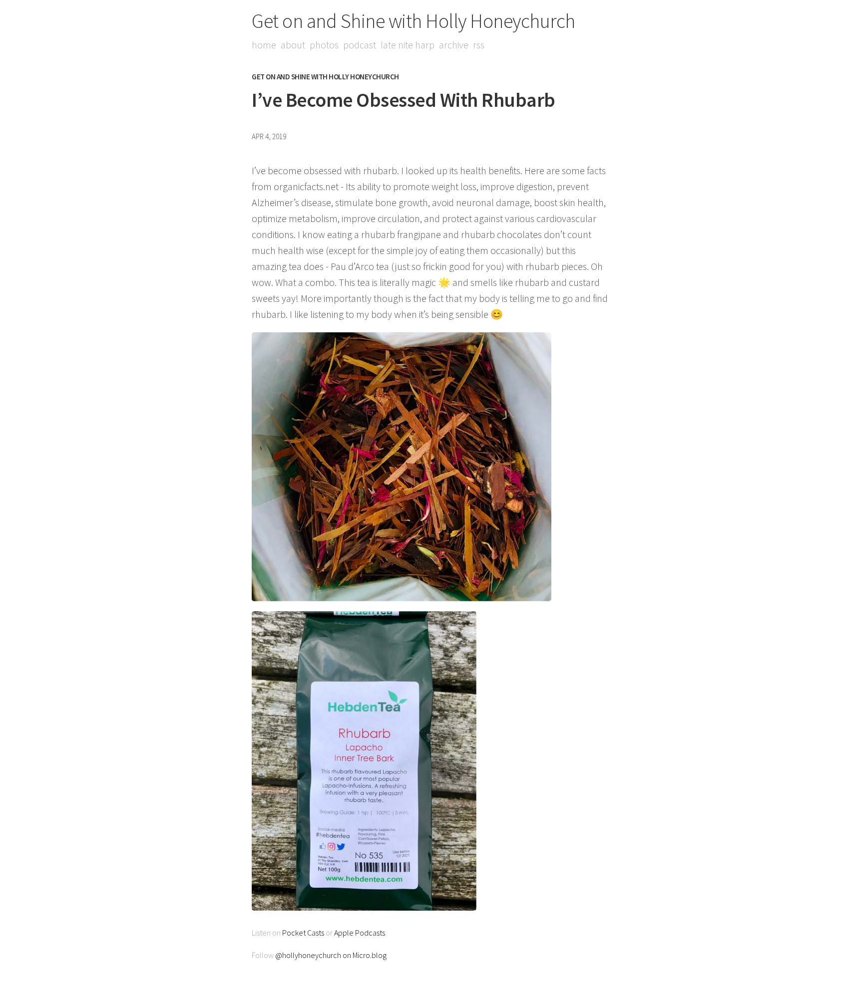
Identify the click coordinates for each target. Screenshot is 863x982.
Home (264, 44)
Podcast (359, 44)
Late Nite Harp (407, 44)
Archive (453, 44)
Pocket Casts (303, 933)
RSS (478, 44)
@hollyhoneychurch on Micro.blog (331, 955)
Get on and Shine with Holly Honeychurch (413, 20)
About (293, 44)
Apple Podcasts (359, 933)
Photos (324, 44)
